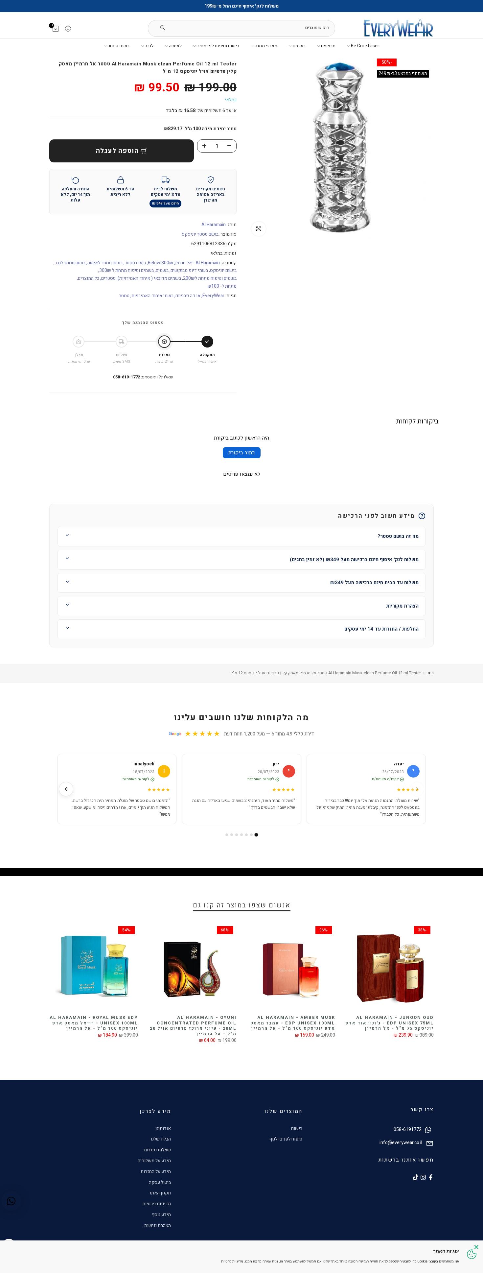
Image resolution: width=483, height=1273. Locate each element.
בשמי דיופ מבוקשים (189, 270)
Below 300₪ (160, 262)
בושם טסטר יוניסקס (200, 234)
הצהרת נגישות (157, 1225)
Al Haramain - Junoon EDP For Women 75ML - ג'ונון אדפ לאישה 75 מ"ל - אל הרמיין (57, 1022)
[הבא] (66, 789)
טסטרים (108, 278)
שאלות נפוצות (157, 1149)
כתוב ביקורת (241, 453)
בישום (296, 1128)
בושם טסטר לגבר (70, 262)
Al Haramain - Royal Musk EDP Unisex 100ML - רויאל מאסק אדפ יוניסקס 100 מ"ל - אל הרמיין (150, 1022)
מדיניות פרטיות (156, 1203)
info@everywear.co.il (401, 1143)
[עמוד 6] (231, 834)
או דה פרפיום (187, 295)
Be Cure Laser (365, 45)
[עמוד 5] (236, 834)
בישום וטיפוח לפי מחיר (218, 45)
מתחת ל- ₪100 (222, 286)
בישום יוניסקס (223, 270)
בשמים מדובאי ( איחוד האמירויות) (149, 278)
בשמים (299, 45)
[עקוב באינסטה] (423, 1177)
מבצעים (328, 45)
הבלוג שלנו (161, 1139)
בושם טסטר (135, 262)
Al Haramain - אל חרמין (197, 262)
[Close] (476, 1247)
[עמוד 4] (241, 834)
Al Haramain (213, 224)
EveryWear (213, 295)
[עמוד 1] (256, 834)
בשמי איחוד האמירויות (152, 295)
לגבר (149, 45)
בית (430, 673)
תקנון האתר (160, 1192)
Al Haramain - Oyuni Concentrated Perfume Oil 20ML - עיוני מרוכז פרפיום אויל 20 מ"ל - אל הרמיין (250, 1025)
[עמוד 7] (226, 834)
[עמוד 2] (251, 834)
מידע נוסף (161, 1214)
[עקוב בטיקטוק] (416, 1177)
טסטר (124, 295)
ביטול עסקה (160, 1182)
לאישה (175, 45)
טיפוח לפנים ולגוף (285, 1139)
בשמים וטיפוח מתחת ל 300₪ (126, 270)
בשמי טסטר (118, 45)
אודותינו (163, 1128)
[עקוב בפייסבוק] (431, 1177)
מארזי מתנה (266, 45)
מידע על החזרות (156, 1171)
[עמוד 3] (246, 834)
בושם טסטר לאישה (105, 262)
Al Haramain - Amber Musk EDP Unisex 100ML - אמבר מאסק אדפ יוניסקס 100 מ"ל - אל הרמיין (349, 1022)
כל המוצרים (88, 278)
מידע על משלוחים (154, 1160)
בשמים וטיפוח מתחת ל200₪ (210, 278)
